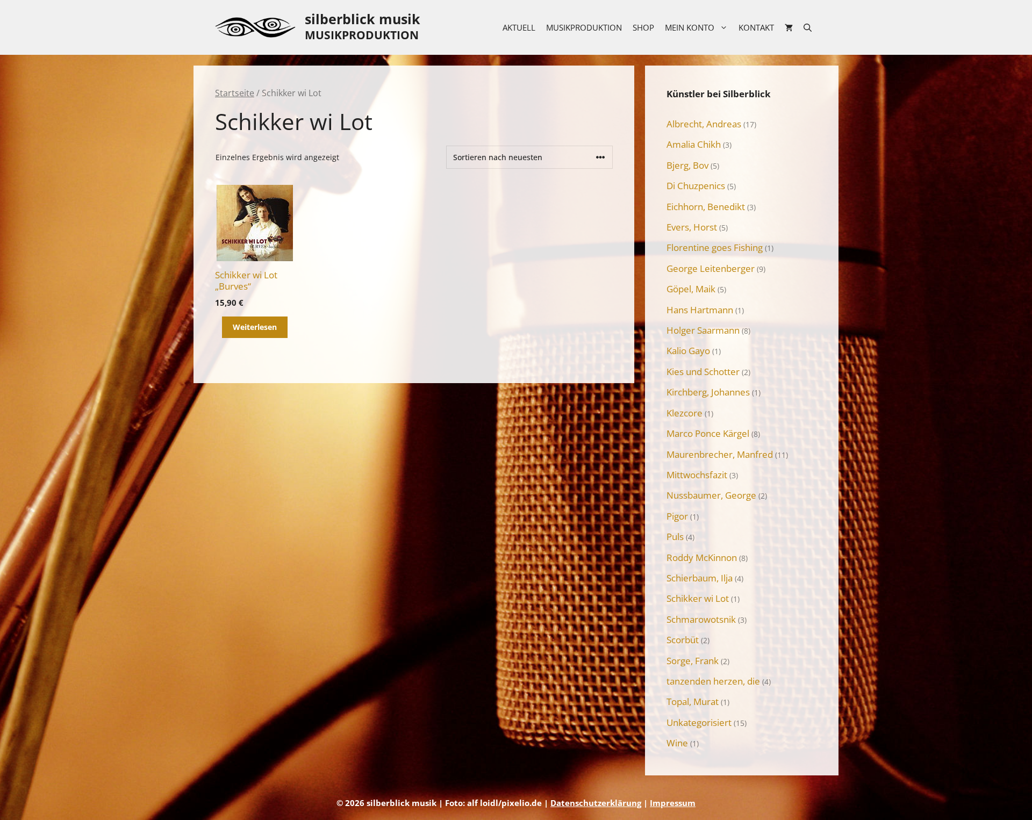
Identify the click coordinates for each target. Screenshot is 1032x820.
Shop (643, 27)
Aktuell (519, 27)
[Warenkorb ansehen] (788, 27)
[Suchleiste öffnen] (807, 27)
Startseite (234, 93)
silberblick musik (362, 19)
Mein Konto (689, 27)
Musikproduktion (584, 27)
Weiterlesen (255, 327)
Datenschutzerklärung (595, 802)
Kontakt (756, 27)
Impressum (673, 802)
